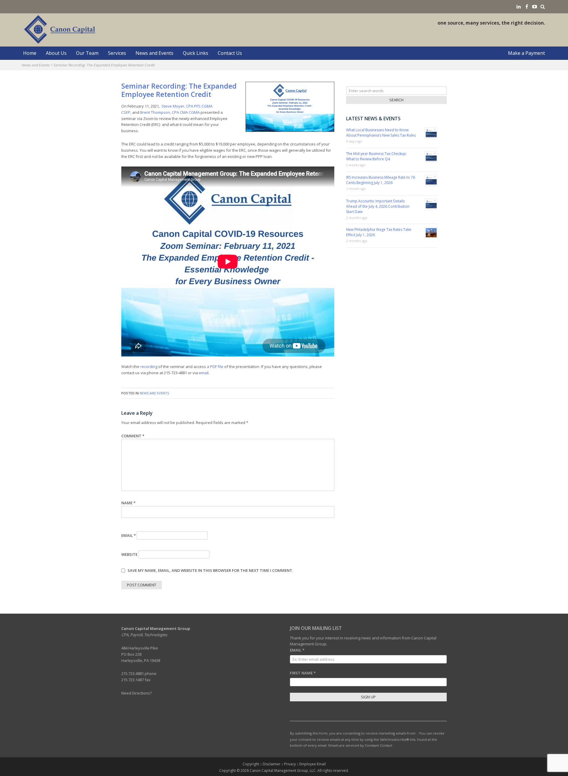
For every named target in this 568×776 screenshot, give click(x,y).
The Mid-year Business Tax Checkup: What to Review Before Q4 (376, 156)
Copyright (251, 764)
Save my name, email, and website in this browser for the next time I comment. (210, 570)
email (204, 372)
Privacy (290, 764)
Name (128, 502)
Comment (132, 436)
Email (128, 535)
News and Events (154, 53)
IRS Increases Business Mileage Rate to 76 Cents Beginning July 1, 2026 (380, 180)
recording (148, 366)
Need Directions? (136, 693)
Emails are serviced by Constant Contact (360, 745)
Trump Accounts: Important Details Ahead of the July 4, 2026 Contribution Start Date (377, 206)
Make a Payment (526, 53)
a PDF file (215, 366)
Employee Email (312, 764)
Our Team (87, 53)
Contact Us (230, 53)
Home (29, 53)
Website (129, 554)
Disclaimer (271, 764)
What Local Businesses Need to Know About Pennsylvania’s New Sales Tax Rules (381, 132)
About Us (56, 53)
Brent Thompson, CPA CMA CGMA (170, 112)
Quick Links (195, 53)
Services (117, 53)
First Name (303, 673)
